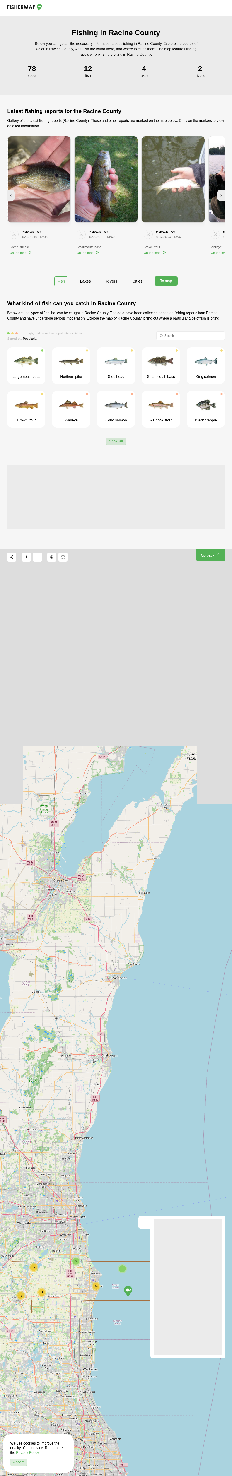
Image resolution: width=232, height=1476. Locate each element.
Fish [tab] (61, 281)
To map (166, 281)
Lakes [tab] (85, 281)
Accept (18, 1462)
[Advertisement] (116, 497)
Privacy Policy (27, 1452)
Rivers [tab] (111, 281)
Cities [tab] (137, 281)
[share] (11, 557)
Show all (116, 441)
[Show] (128, 1291)
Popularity (30, 338)
